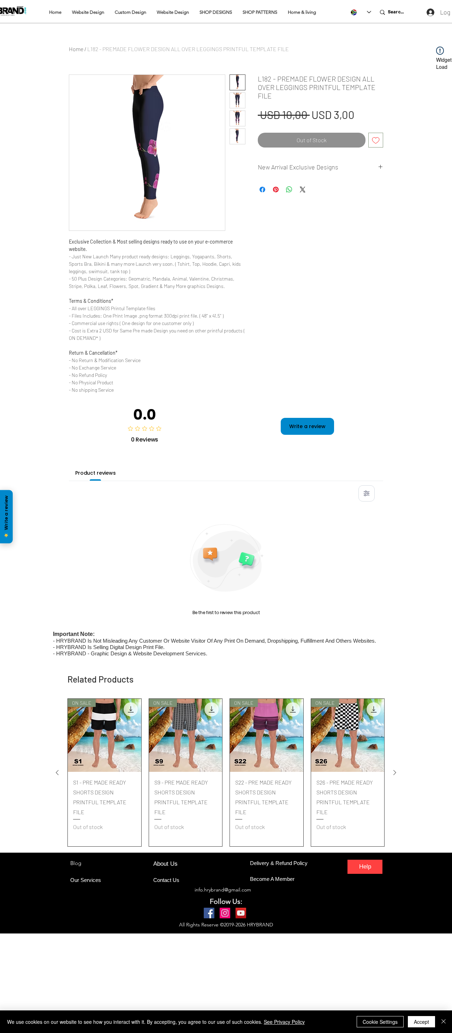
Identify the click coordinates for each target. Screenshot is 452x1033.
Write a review (307, 426)
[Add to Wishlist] (375, 140)
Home (76, 49)
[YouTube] (241, 913)
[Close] (443, 1021)
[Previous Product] (57, 772)
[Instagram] (225, 913)
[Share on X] (302, 189)
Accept (421, 1021)
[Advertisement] (212, 982)
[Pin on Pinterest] (276, 189)
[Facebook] (209, 913)
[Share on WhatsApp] (289, 189)
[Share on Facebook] (262, 189)
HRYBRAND (260, 924)
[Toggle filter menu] (366, 493)
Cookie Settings (380, 1021)
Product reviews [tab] (95, 472)
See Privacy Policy (284, 1021)
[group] (226, 772)
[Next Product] (395, 772)
